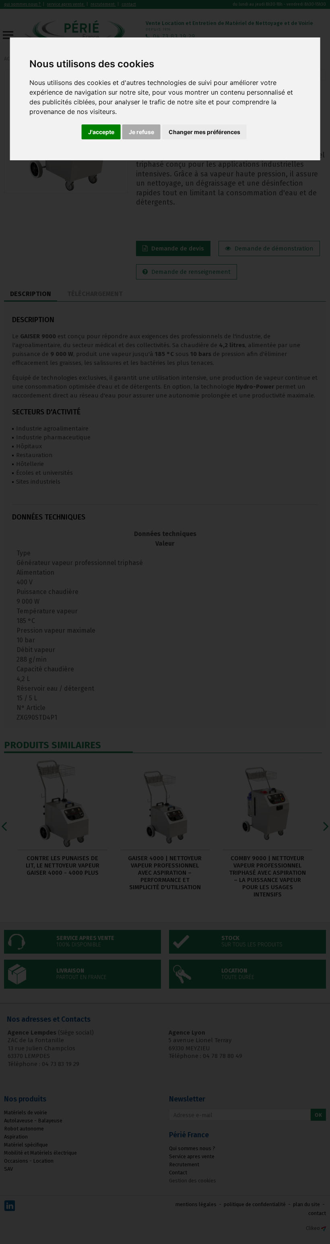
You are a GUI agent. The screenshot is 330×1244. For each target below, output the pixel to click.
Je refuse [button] (141, 131)
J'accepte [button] (101, 131)
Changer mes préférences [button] (204, 131)
